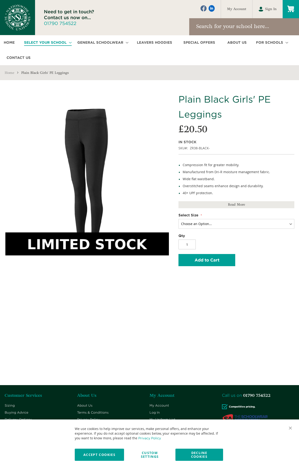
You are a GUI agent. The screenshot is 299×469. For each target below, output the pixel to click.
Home (9, 73)
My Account (236, 9)
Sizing (10, 405)
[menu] (149, 50)
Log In (155, 412)
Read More (236, 204)
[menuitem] (11, 42)
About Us (85, 405)
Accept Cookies (99, 454)
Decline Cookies (199, 455)
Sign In (271, 9)
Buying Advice (16, 412)
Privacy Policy (149, 438)
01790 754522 (60, 23)
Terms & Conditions (93, 412)
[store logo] (17, 17)
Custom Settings (150, 455)
